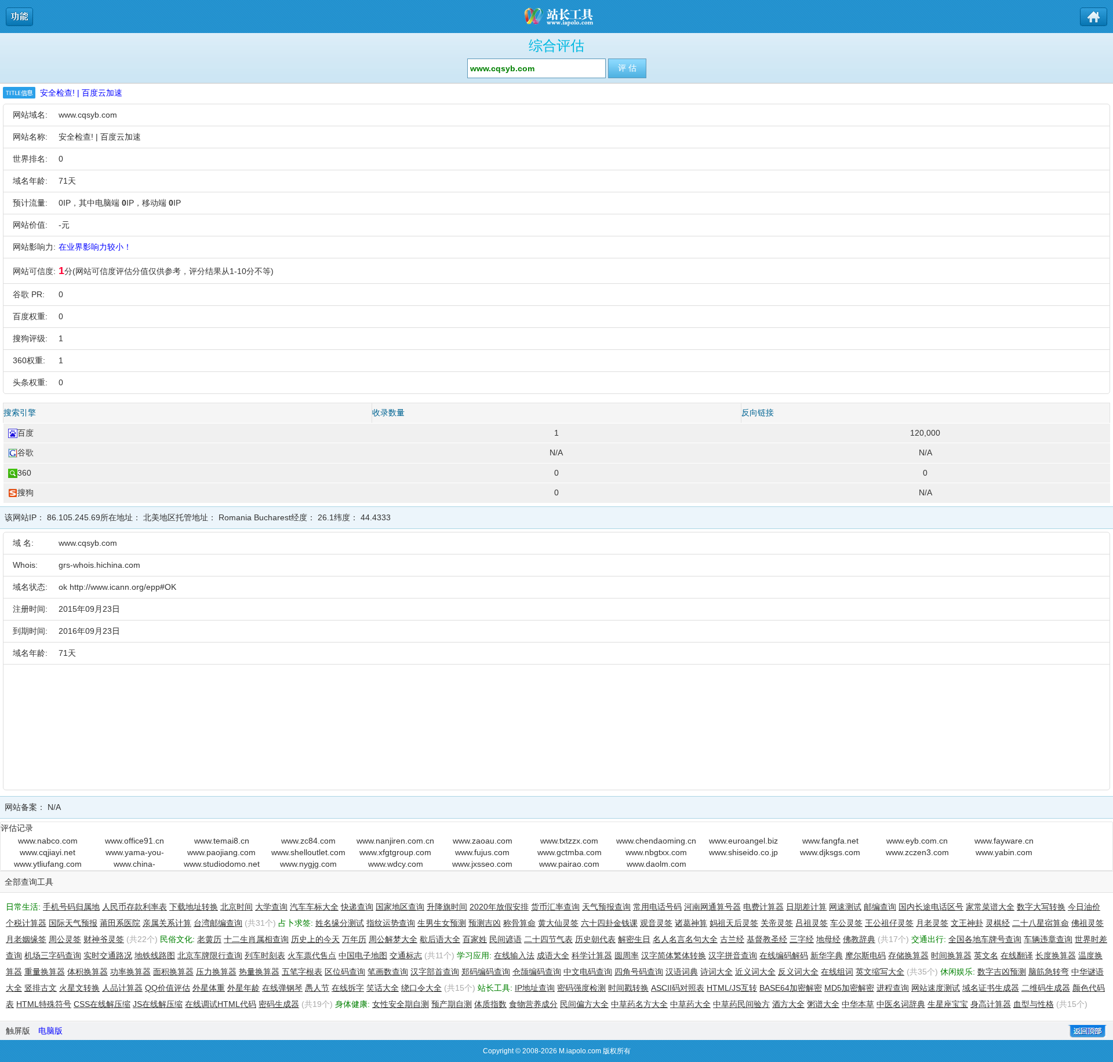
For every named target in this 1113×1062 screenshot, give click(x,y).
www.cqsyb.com (88, 114)
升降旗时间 (447, 906)
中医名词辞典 (900, 1004)
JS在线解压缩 (158, 1004)
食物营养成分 (533, 1004)
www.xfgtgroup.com (395, 852)
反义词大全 (798, 971)
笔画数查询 (388, 971)
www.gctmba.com (569, 852)
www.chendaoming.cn (656, 840)
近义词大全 (755, 971)
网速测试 (845, 906)
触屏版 (18, 1030)
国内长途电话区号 (931, 906)
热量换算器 (259, 971)
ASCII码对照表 (677, 987)
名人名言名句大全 (685, 939)
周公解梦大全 (393, 939)
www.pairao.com (569, 863)
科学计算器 (592, 955)
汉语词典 (681, 971)
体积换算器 (87, 971)
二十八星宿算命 (1040, 923)
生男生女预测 (441, 923)
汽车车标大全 (314, 906)
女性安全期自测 (400, 1004)
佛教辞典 (859, 939)
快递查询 (357, 906)
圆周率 (626, 955)
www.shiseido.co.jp (743, 852)
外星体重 (208, 987)
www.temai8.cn (221, 840)
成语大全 (553, 955)
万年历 (354, 939)
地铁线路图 (154, 955)
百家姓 (475, 939)
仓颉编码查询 (536, 971)
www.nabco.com (48, 840)
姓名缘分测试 (339, 923)
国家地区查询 (400, 906)
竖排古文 (40, 987)
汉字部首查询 (434, 971)
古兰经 (732, 939)
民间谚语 (505, 939)
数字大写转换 (1041, 906)
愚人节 (317, 987)
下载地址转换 (193, 906)
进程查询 (892, 987)
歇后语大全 (440, 939)
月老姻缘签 (26, 939)
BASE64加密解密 (790, 987)
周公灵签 (65, 939)
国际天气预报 (73, 923)
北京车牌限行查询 (209, 955)
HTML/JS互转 (732, 987)
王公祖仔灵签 (889, 923)
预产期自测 (451, 1004)
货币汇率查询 (555, 906)
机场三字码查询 (52, 955)
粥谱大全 (823, 1004)
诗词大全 (716, 971)
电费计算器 (763, 906)
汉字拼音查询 (732, 955)
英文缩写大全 (880, 971)
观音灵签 (656, 923)
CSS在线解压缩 (102, 1004)
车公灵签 (846, 923)
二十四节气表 (548, 939)
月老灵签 (932, 923)
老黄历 (209, 939)
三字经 (802, 939)
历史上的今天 (315, 939)
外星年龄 (243, 987)
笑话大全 (382, 987)
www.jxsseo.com (482, 863)
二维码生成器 (1045, 987)
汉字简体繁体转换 (673, 955)
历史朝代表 (595, 939)
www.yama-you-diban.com (135, 853)
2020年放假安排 (499, 906)
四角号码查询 (638, 971)
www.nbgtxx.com (656, 852)
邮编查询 (880, 906)
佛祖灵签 (1087, 923)
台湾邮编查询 (218, 923)
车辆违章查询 (1048, 939)
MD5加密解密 (849, 987)
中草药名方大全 (639, 1004)
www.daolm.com (656, 863)
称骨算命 (519, 923)
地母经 (828, 939)
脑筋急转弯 (1048, 971)
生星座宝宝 (948, 1004)
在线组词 (837, 971)
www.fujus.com (482, 852)
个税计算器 (26, 923)
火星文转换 (79, 987)
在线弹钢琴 (282, 987)
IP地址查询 (535, 987)
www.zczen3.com (917, 852)
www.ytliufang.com (48, 863)
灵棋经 (997, 923)
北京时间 (236, 906)
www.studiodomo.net (222, 863)
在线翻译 (1017, 955)
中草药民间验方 (741, 1004)
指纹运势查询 (390, 923)
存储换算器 (908, 955)
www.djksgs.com (830, 852)
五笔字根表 (302, 971)
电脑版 (50, 1030)
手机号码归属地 (71, 906)
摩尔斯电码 (865, 955)
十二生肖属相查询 (256, 939)
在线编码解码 (783, 955)
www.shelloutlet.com (308, 852)
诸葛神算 (691, 923)
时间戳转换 (628, 987)
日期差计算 (806, 906)
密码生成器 (279, 1004)
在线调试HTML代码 (220, 1004)
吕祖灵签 (811, 923)
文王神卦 (967, 923)
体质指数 (490, 1004)
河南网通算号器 (712, 906)
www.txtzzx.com (569, 840)
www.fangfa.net (830, 840)
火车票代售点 (312, 955)
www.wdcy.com (395, 863)
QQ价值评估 (167, 987)
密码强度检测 (581, 987)
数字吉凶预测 (1001, 971)
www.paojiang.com (221, 852)
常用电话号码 (657, 906)
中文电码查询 (587, 971)
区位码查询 (345, 971)
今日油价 (1084, 906)
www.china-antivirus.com (134, 864)
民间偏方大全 (584, 1004)
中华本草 (858, 1004)
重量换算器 (44, 971)
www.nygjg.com (308, 863)
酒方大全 (788, 1004)
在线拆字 (348, 987)
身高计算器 (990, 1004)
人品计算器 (122, 987)
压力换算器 (216, 971)
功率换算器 (130, 971)
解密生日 (634, 939)
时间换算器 (951, 955)
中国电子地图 (363, 955)
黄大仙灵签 (558, 923)
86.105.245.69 (73, 517)
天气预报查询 (606, 906)
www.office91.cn (134, 840)
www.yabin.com (1004, 852)
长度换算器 (1055, 955)
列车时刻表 (265, 955)
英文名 (986, 955)
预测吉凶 (484, 923)
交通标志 (406, 955)
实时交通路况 (107, 955)
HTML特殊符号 (43, 1004)
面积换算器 (173, 971)
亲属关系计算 (167, 923)
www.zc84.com (308, 840)
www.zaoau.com (482, 840)
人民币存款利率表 (134, 906)
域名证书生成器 (990, 987)
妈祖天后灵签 (734, 923)
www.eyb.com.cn (917, 840)
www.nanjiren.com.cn (395, 840)
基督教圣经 (767, 939)
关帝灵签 (777, 923)
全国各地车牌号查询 (984, 939)
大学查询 (271, 906)
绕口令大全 (421, 987)
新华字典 (826, 955)
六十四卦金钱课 (609, 923)
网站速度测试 (935, 987)
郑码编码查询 (485, 971)
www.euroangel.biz (743, 840)
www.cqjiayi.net (47, 852)
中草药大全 (690, 1004)
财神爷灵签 (103, 939)
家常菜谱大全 (990, 906)
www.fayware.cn (1004, 840)
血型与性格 (1033, 1004)
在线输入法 (514, 955)
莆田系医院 (120, 923)
